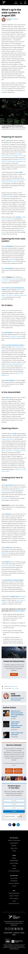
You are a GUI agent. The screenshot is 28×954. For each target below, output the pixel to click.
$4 (9, 769)
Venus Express (9, 268)
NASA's (8, 288)
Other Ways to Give (14, 903)
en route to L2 (6, 281)
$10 (18, 769)
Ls (22, 312)
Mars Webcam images (14, 336)
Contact (14, 886)
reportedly (7, 196)
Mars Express (9, 332)
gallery (11, 259)
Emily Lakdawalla (15, 695)
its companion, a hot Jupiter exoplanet (14, 450)
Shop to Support (14, 898)
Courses (14, 868)
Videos (14, 866)
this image (13, 261)
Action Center (14, 878)
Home (12, 688)
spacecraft (18, 596)
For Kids (14, 851)
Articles (17, 688)
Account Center (8, 932)
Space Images (14, 863)
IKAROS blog (5, 553)
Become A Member (14, 883)
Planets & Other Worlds (14, 840)
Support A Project (14, 896)
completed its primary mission (10, 279)
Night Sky (14, 845)
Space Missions (14, 843)
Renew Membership (14, 893)
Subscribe (14, 811)
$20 (9, 772)
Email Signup (14, 881)
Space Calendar (20, 611)
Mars (7, 310)
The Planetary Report (14, 871)
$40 (18, 772)
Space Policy (14, 848)
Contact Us (16, 932)
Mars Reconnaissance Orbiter (14, 345)
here (9, 386)
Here (9, 324)
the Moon (19, 289)
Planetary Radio (14, 860)
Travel (14, 901)
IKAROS (8, 547)
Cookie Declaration (14, 948)
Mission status (14, 686)
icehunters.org (6, 498)
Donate (14, 674)
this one (23, 368)
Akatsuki (8, 514)
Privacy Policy (21, 813)
